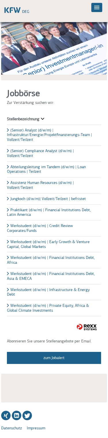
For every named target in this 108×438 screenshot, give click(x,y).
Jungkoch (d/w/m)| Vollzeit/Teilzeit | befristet (48, 198)
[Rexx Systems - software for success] (87, 327)
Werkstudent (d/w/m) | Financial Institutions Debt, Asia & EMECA (51, 276)
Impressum (36, 428)
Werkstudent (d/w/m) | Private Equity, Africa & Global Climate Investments (48, 308)
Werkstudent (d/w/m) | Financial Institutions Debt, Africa (51, 260)
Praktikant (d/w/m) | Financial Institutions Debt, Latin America (49, 212)
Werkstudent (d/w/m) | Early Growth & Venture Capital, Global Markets (48, 244)
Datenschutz (11, 428)
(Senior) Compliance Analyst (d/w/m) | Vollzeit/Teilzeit (40, 153)
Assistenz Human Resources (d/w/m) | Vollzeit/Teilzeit (40, 185)
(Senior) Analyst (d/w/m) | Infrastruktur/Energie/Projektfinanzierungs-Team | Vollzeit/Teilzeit (49, 135)
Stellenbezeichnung (23, 119)
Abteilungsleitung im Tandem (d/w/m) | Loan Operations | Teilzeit (46, 169)
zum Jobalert (54, 357)
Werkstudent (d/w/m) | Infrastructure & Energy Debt (48, 292)
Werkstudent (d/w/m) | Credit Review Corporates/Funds (40, 228)
